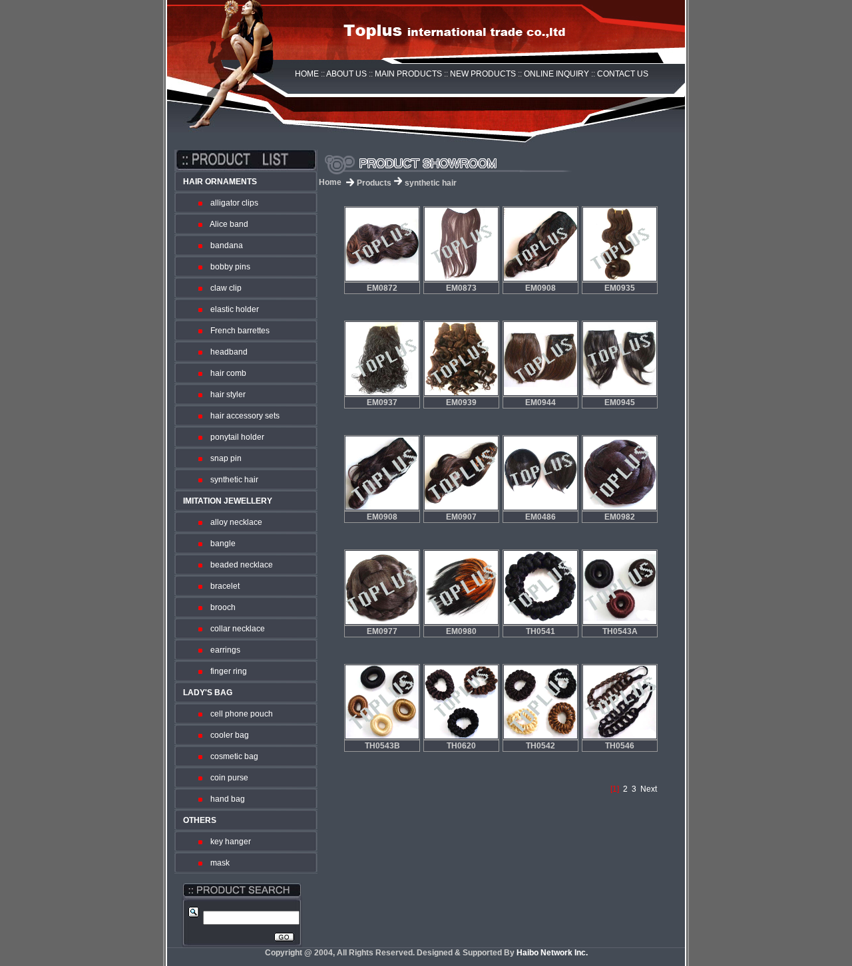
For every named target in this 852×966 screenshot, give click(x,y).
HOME (307, 74)
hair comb (225, 373)
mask (217, 863)
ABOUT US (346, 74)
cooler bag (226, 735)
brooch (220, 607)
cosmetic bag (231, 756)
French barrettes (237, 330)
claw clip (223, 288)
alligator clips (231, 203)
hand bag (224, 799)
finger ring (225, 671)
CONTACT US (622, 74)
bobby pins (227, 266)
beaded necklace (238, 564)
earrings (222, 650)
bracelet (222, 586)
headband (226, 352)
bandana (223, 245)
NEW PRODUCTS (483, 74)
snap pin (223, 458)
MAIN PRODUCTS (408, 74)
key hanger (227, 841)
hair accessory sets (242, 415)
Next (648, 789)
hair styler (225, 394)
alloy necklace (233, 522)
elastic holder (231, 309)
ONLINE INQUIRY (556, 74)
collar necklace (234, 628)
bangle (220, 543)
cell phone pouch (238, 714)
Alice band (226, 224)
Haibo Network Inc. (552, 952)
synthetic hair (231, 479)
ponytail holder (234, 437)
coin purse (226, 777)
